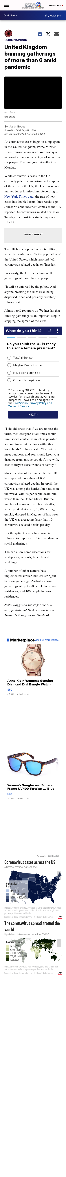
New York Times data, (19, 196)
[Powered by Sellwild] (53, 856)
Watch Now (55, 5)
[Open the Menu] (6, 5)
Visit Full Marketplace (47, 640)
